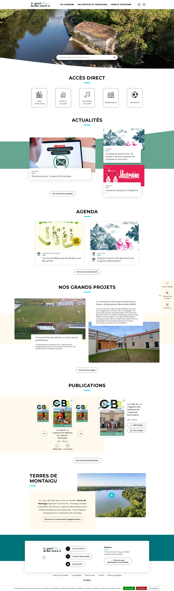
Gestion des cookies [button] (60, 575)
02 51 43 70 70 (78, 549)
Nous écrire (77, 565)
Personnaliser (153, 588)
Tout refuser (141, 588)
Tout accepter (129, 588)
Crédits (101, 575)
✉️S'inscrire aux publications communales (118, 561)
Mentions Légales (115, 575)
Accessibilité (76, 575)
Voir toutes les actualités (62, 194)
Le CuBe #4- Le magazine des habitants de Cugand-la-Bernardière (134, 409)
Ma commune (67, 4)
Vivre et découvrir (121, 4)
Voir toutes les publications (87, 460)
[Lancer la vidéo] (111, 495)
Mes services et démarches (92, 4)
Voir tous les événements (87, 272)
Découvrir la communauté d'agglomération (62, 519)
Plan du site (90, 575)
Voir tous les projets (87, 370)
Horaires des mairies (81, 556)
